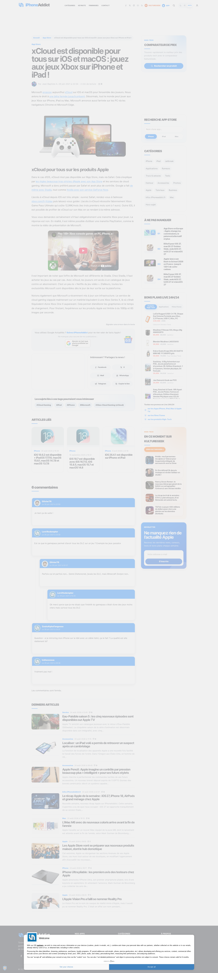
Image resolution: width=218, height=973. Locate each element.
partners (40, 945)
